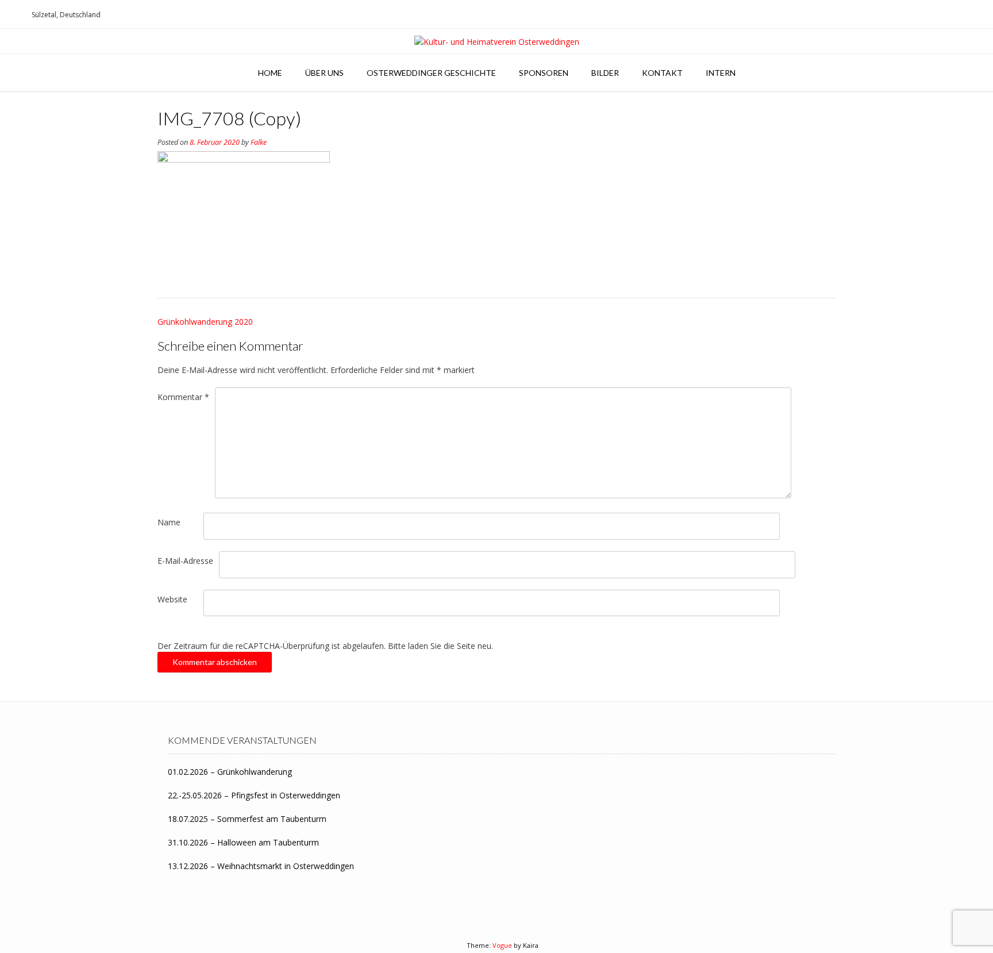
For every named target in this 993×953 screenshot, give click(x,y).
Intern (721, 73)
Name (168, 522)
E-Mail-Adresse (185, 560)
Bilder (605, 73)
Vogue (502, 945)
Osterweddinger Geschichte (431, 73)
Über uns (324, 73)
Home (270, 73)
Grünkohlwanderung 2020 (205, 321)
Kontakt (662, 73)
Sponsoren (543, 73)
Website (172, 599)
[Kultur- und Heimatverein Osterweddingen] (496, 42)
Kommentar (183, 396)
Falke (259, 142)
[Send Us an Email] (12, 14)
